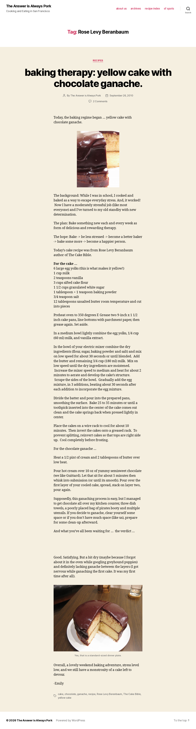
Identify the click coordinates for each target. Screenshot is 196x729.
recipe (91, 694)
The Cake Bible (132, 694)
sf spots (169, 8)
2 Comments (100, 101)
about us (121, 8)
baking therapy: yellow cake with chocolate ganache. (98, 77)
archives (136, 8)
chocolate (70, 694)
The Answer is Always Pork (28, 6)
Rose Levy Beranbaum (109, 694)
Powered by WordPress (70, 720)
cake (60, 694)
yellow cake (64, 697)
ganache (82, 694)
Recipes (98, 60)
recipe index (152, 8)
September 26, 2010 (121, 95)
